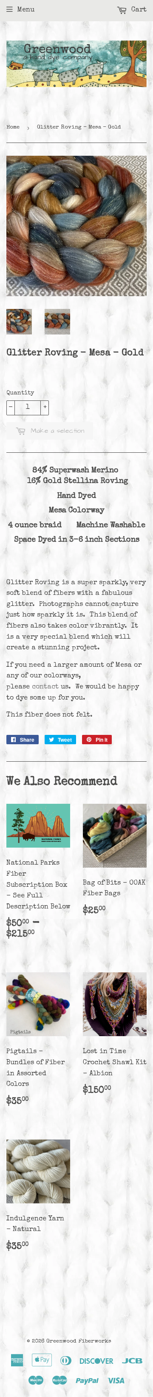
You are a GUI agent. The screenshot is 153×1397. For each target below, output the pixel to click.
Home (13, 127)
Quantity (20, 393)
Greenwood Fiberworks (78, 1341)
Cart (138, 10)
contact (45, 687)
